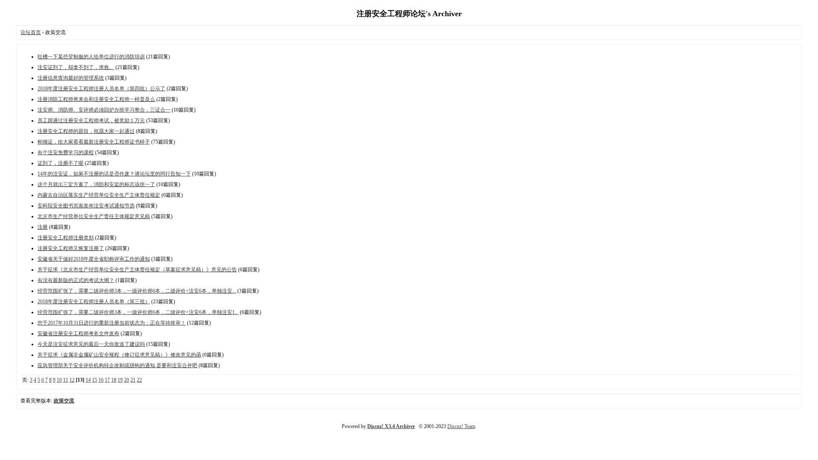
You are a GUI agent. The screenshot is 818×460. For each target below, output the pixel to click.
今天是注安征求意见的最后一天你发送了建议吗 (91, 344)
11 (65, 380)
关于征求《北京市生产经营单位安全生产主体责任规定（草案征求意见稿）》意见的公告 (137, 270)
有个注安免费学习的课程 (65, 152)
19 (120, 380)
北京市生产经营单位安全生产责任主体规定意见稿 (93, 216)
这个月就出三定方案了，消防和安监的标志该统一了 (96, 184)
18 (113, 380)
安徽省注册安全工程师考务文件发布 (78, 333)
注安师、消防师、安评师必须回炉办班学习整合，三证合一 (103, 110)
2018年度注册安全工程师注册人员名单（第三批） (93, 302)
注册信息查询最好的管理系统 (70, 78)
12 (72, 380)
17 (107, 380)
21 (132, 380)
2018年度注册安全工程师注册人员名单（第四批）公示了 (101, 89)
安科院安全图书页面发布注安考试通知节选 (86, 206)
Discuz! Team (461, 426)
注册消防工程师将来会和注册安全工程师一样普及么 (96, 99)
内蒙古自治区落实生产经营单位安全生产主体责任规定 (98, 195)
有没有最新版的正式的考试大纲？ (75, 280)
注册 (42, 227)
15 (94, 380)
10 (59, 380)
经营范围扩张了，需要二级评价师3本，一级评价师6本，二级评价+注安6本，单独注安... (136, 291)
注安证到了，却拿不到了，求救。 (75, 67)
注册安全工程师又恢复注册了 (70, 248)
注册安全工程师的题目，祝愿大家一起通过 (86, 131)
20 (126, 380)
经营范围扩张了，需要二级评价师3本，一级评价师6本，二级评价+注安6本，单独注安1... (138, 312)
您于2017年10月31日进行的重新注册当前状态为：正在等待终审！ (111, 323)
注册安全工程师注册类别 (65, 238)
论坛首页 (30, 32)
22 (139, 380)
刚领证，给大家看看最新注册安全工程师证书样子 (93, 142)
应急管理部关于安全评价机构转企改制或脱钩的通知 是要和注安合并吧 (117, 365)
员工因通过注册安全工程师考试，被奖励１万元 (91, 121)
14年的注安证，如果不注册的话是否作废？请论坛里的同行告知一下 (114, 174)
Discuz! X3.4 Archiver (391, 426)
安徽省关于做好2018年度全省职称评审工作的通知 (93, 259)
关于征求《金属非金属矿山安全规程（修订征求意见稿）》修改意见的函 (119, 355)
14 (88, 380)
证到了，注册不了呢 (60, 163)
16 (101, 380)
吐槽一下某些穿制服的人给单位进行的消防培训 (91, 57)
